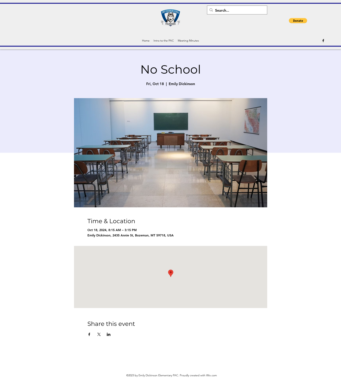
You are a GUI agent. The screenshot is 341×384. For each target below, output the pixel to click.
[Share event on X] (99, 334)
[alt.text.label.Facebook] (323, 41)
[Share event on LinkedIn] (109, 334)
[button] (298, 20)
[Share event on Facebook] (89, 334)
